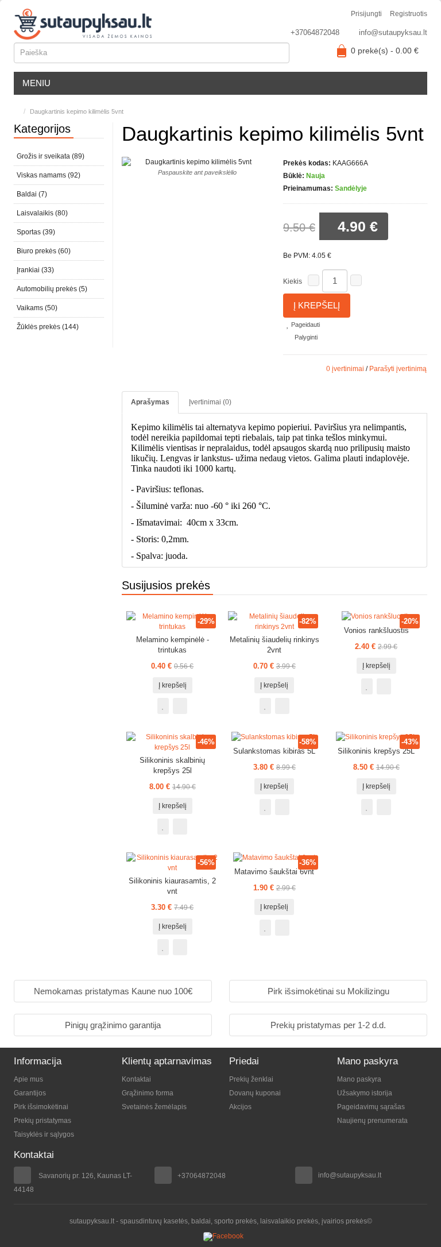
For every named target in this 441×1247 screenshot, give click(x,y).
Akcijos (240, 1107)
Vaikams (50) (37, 308)
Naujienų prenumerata (372, 1121)
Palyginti (305, 337)
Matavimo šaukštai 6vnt (274, 871)
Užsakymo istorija (364, 1093)
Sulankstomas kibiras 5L (274, 751)
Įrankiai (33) (35, 270)
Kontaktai (136, 1079)
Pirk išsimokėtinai (41, 1107)
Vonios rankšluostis (376, 630)
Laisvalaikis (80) (42, 213)
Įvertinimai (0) (210, 402)
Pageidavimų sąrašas (371, 1107)
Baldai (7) (32, 194)
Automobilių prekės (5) (52, 289)
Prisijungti (366, 14)
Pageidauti (304, 324)
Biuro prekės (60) (44, 251)
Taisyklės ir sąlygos (44, 1134)
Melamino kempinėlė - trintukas (172, 644)
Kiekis (292, 281)
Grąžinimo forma (147, 1093)
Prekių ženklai (251, 1079)
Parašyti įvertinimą (398, 369)
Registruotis (408, 14)
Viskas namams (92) (48, 175)
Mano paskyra (359, 1079)
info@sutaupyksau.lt (393, 32)
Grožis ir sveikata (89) (50, 156)
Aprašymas (150, 402)
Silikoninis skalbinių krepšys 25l (172, 765)
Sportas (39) (36, 232)
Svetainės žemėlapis (154, 1107)
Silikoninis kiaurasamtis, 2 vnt (172, 886)
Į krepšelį (316, 305)
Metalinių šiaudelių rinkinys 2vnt (274, 644)
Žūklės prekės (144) (48, 327)
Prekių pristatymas (42, 1121)
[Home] (16, 111)
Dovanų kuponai (255, 1093)
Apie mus (28, 1079)
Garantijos (30, 1093)
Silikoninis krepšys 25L (376, 751)
